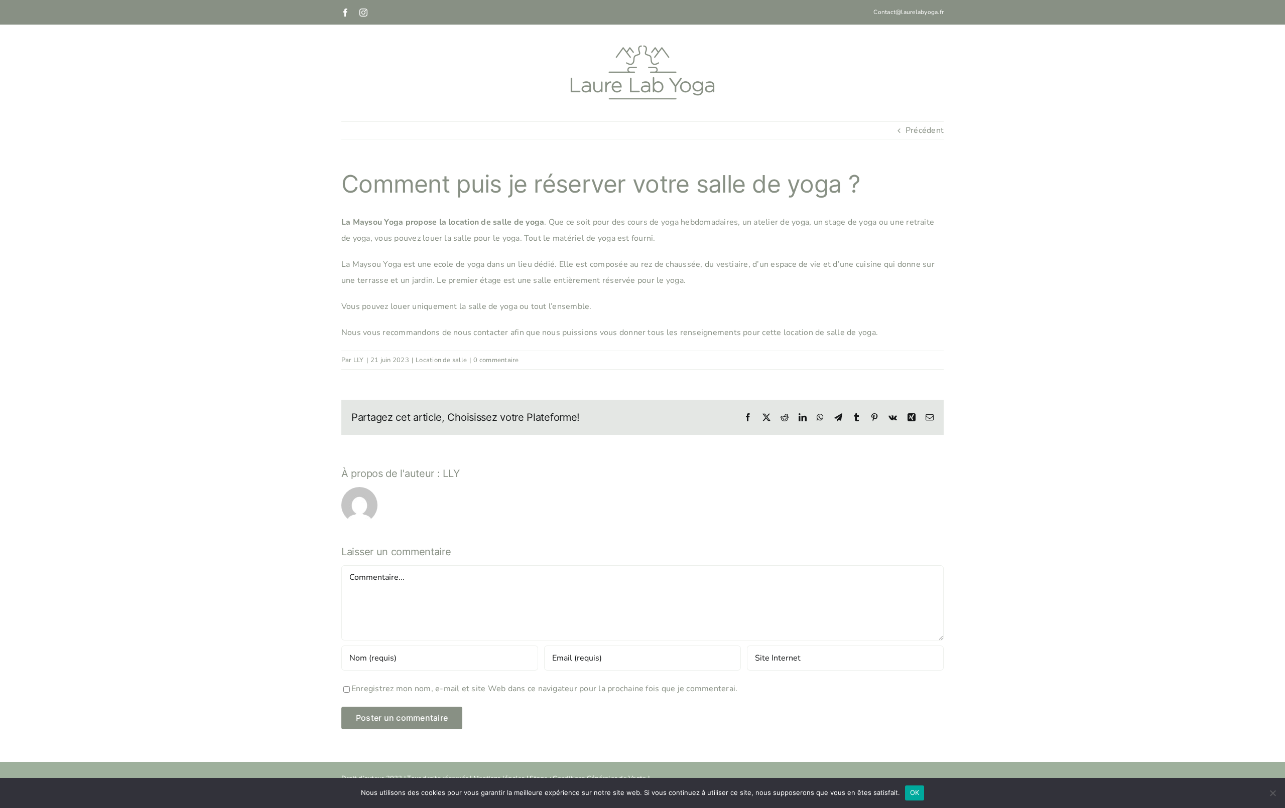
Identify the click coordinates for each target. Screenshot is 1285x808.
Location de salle (441, 360)
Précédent (925, 130)
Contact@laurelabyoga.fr (908, 12)
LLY (358, 360)
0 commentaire (496, 360)
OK (915, 792)
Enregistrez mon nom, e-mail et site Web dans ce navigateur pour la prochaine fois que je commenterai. (544, 688)
